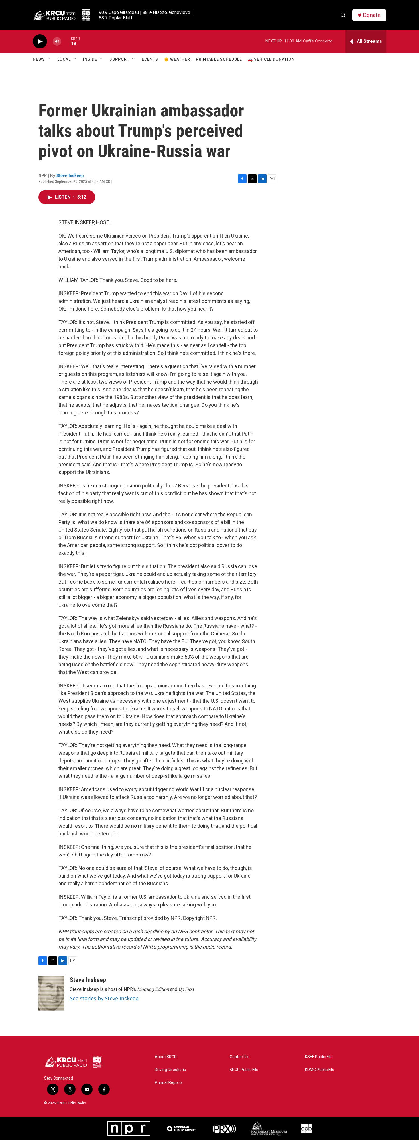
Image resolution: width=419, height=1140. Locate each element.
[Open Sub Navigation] (49, 59)
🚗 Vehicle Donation (271, 59)
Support (119, 59)
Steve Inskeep (70, 175)
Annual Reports (169, 1082)
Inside (90, 59)
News (39, 59)
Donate (372, 15)
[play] (39, 41)
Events (150, 59)
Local (64, 59)
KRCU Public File (244, 1070)
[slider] (66, 41)
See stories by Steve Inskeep (104, 998)
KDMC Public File (319, 1070)
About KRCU (166, 1057)
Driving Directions (170, 1070)
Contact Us (239, 1057)
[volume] (57, 41)
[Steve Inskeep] (51, 993)
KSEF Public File (319, 1057)
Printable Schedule (219, 59)
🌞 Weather (177, 59)
